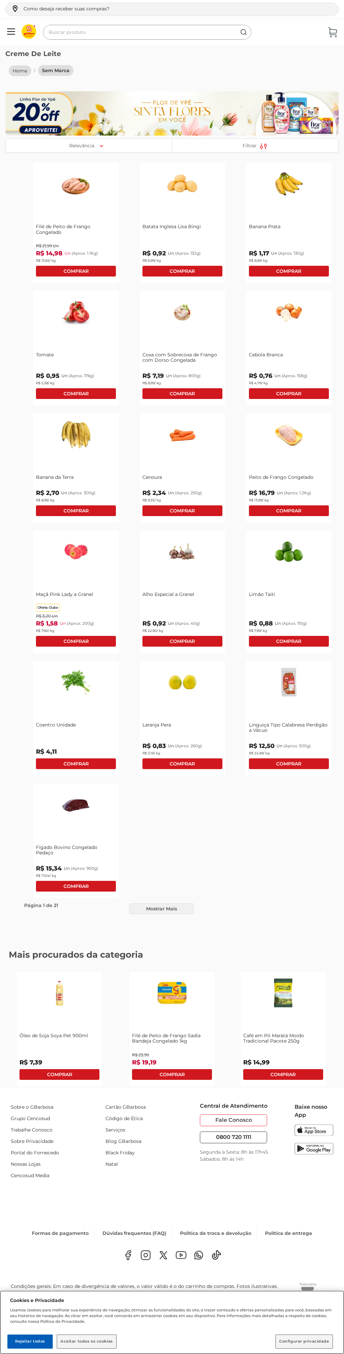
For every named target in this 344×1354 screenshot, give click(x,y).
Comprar (76, 271)
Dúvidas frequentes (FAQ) (134, 1235)
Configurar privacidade (304, 1341)
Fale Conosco (233, 1120)
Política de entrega (288, 1235)
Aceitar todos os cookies (86, 1341)
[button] (60, 9)
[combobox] (147, 32)
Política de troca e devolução (215, 1235)
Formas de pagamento (60, 1235)
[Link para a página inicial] (20, 70)
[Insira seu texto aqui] (198, 1257)
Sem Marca (56, 70)
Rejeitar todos (30, 1341)
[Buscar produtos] (243, 32)
